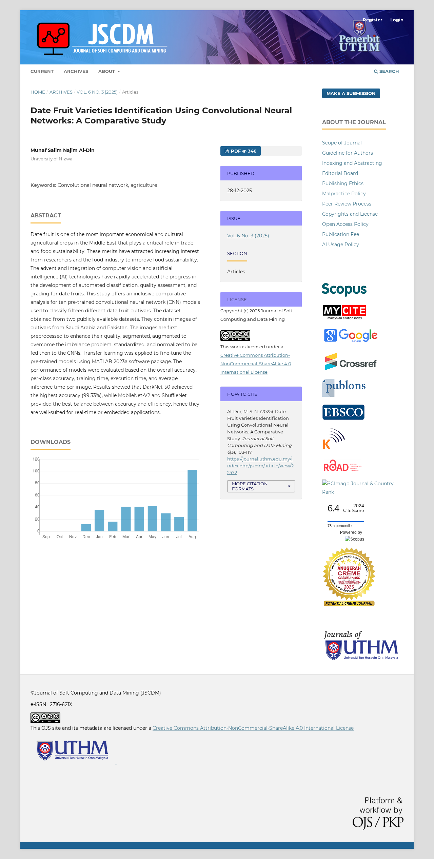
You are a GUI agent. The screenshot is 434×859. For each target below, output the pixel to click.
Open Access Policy (345, 224)
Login (396, 19)
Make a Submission (351, 93)
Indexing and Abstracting (352, 163)
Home (38, 92)
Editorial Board (340, 173)
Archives (76, 71)
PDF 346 (243, 151)
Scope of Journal (342, 143)
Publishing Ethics (342, 183)
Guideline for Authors (347, 153)
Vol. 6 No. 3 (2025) (97, 92)
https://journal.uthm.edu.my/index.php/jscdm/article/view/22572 (260, 465)
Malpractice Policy (344, 194)
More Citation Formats (250, 486)
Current (42, 71)
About (107, 71)
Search (388, 71)
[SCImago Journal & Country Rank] (362, 492)
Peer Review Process (346, 204)
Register (372, 19)
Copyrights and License (350, 214)
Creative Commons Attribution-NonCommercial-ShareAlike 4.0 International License (255, 363)
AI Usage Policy (340, 244)
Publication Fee (340, 234)
